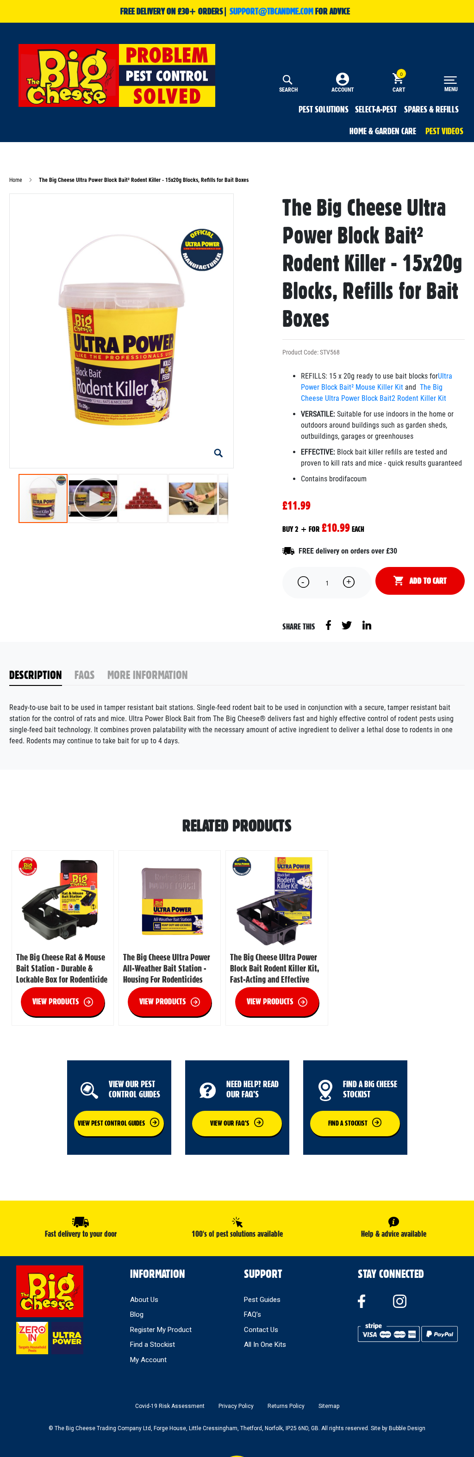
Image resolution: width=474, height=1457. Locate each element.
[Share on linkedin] (366, 624)
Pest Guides (262, 1299)
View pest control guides (111, 1123)
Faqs (85, 675)
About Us (144, 1299)
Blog (136, 1314)
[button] (218, 452)
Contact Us (261, 1330)
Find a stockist (348, 1123)
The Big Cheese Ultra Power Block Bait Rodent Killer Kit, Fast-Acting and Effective (274, 968)
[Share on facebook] (329, 624)
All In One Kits (265, 1344)
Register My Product (161, 1330)
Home (15, 180)
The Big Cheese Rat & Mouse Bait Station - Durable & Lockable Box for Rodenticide (61, 968)
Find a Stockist (152, 1344)
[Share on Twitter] (347, 624)
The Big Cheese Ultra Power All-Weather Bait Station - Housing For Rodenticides (166, 968)
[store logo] (117, 75)
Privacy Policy (236, 1406)
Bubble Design (407, 1428)
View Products (55, 1001)
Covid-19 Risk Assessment (170, 1406)
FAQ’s (252, 1314)
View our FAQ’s (229, 1123)
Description (35, 675)
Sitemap (328, 1406)
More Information (147, 675)
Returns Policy (286, 1406)
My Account (148, 1360)
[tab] (42, 675)
